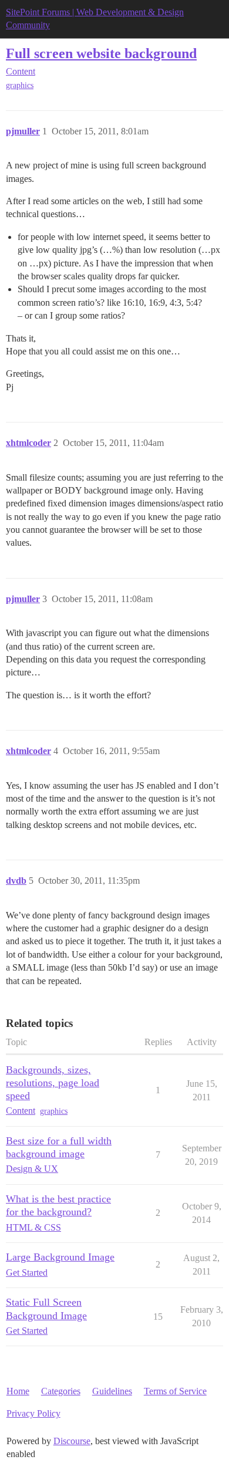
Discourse (71, 1441)
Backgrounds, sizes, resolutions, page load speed (52, 1082)
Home (17, 1391)
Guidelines (112, 1391)
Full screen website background (101, 53)
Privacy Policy (33, 1413)
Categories (60, 1391)
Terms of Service (175, 1391)
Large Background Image (60, 1257)
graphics (19, 85)
